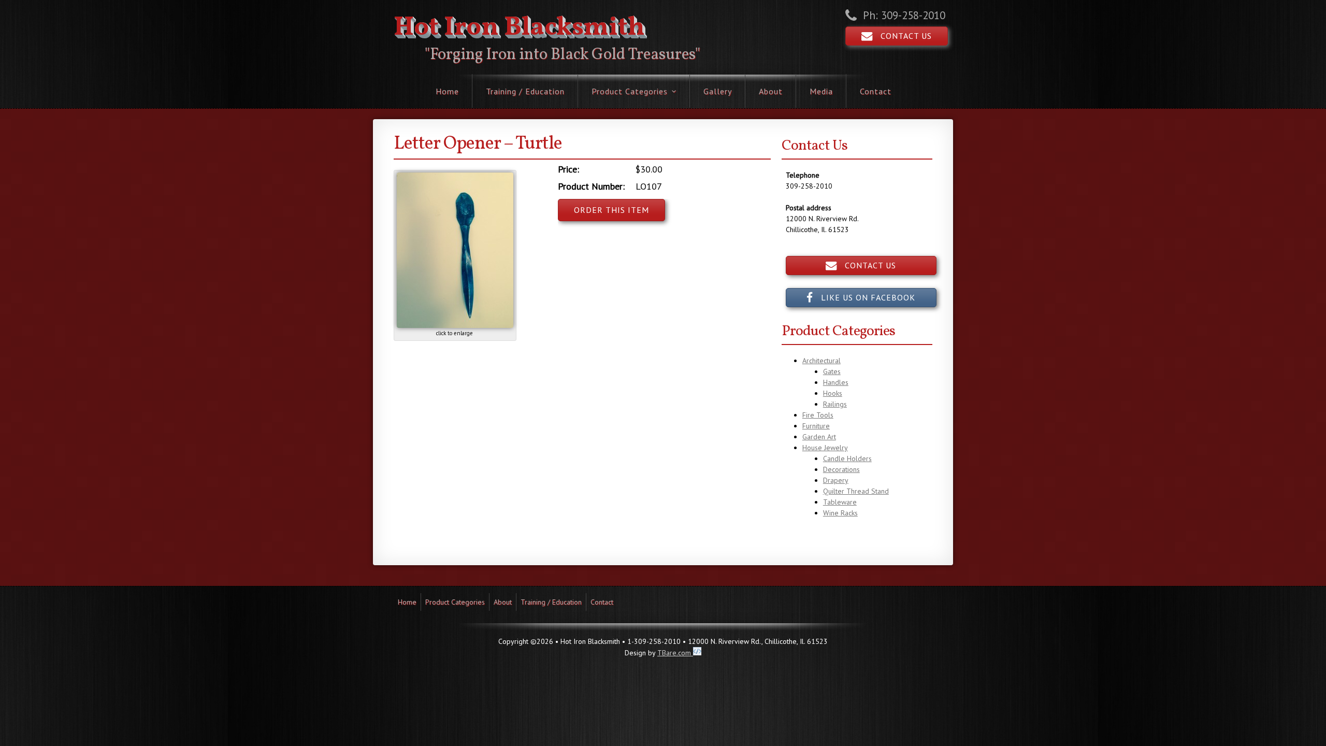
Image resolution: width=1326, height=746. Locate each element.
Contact (875, 91)
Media (821, 91)
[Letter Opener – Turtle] (455, 325)
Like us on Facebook (864, 297)
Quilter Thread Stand (856, 491)
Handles (835, 382)
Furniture (816, 426)
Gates (832, 371)
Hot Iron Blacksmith (519, 28)
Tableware (840, 502)
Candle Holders (847, 458)
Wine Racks (840, 513)
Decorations (841, 469)
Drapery (835, 480)
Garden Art (819, 436)
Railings (835, 404)
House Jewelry (825, 447)
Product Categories (630, 91)
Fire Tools (817, 415)
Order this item (611, 210)
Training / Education (525, 91)
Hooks (832, 393)
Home (447, 91)
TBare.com (675, 652)
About (771, 91)
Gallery (717, 91)
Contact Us (902, 36)
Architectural (821, 360)
